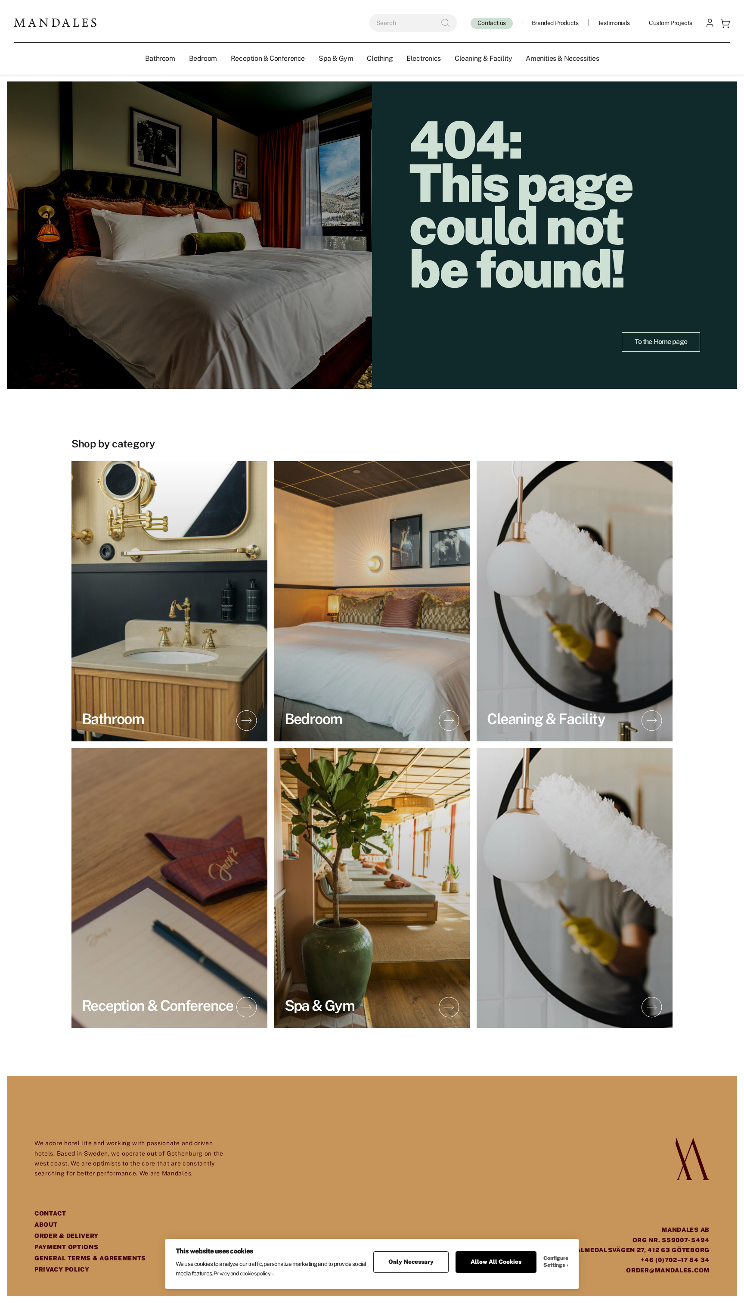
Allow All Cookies (496, 1261)
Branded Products (555, 22)
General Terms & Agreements (90, 1258)
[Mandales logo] (55, 22)
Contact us (491, 22)
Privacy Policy (62, 1269)
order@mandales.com (668, 1270)
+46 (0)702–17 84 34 (675, 1259)
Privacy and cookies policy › (243, 1273)
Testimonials (614, 22)
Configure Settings (555, 1261)
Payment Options (66, 1247)
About (46, 1224)
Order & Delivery (66, 1235)
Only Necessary (411, 1261)
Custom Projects (670, 22)
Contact (50, 1213)
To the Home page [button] (661, 341)
